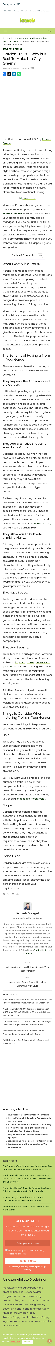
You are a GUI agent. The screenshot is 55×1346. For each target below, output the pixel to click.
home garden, (42, 523)
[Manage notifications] (49, 1341)
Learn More (15, 1341)
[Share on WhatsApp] (19, 74)
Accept (28, 1341)
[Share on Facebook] (4, 74)
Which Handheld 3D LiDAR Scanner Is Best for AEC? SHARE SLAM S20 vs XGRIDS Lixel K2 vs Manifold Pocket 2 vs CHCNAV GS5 (27, 1012)
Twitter (37, 950)
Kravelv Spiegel (12, 68)
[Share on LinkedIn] (14, 74)
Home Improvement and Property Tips (29, 38)
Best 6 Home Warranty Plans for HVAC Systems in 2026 (28, 9)
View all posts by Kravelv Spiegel (27, 918)
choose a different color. (31, 798)
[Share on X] (9, 74)
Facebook (27, 953)
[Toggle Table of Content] (39, 255)
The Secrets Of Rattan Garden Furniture (28, 1114)
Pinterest (46, 950)
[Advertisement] (27, 105)
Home (5, 38)
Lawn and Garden (11, 41)
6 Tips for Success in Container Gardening (29, 1124)
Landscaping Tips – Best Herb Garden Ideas (30, 1141)
